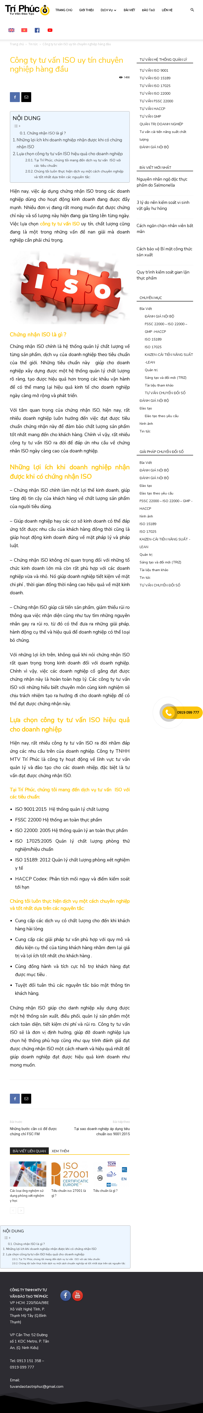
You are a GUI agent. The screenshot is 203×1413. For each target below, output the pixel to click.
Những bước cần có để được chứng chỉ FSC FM (33, 1131)
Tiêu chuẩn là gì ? (105, 1191)
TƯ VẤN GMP (150, 116)
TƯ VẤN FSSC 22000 (156, 101)
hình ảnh (146, 423)
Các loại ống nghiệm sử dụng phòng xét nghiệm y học (27, 1196)
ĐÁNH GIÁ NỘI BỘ (154, 147)
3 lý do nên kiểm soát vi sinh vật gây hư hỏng (163, 205)
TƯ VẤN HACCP (152, 109)
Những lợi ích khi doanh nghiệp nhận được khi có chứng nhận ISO (69, 143)
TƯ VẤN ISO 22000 (155, 93)
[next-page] (21, 1210)
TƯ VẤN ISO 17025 (155, 86)
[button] (192, 10)
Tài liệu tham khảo (159, 385)
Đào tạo (146, 408)
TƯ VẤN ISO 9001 (154, 70)
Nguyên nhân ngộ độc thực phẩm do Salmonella (162, 182)
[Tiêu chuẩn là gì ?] (111, 1173)
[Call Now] (168, 712)
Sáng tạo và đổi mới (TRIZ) (165, 377)
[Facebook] (15, 97)
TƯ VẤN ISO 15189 (155, 78)
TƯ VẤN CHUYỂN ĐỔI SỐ (165, 393)
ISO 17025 (153, 347)
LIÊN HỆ (167, 10)
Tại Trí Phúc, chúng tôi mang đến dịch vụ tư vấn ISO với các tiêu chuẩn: (77, 163)
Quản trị (151, 370)
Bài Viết (146, 308)
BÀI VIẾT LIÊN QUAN (29, 1151)
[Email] (26, 97)
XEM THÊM (60, 1151)
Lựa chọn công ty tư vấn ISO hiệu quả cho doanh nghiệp (70, 154)
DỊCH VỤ (107, 10)
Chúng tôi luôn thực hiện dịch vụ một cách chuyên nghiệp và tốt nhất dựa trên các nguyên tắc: (79, 174)
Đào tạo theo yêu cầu (161, 416)
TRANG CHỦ (63, 10)
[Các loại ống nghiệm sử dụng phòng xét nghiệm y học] (28, 1173)
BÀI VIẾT (129, 10)
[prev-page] (13, 1210)
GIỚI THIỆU (86, 10)
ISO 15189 (153, 339)
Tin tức (33, 44)
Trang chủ (17, 44)
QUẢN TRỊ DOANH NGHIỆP (161, 124)
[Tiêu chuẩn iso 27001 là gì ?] (69, 1173)
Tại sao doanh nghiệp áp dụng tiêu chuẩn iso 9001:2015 (102, 1131)
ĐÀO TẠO (148, 10)
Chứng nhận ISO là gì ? (46, 133)
